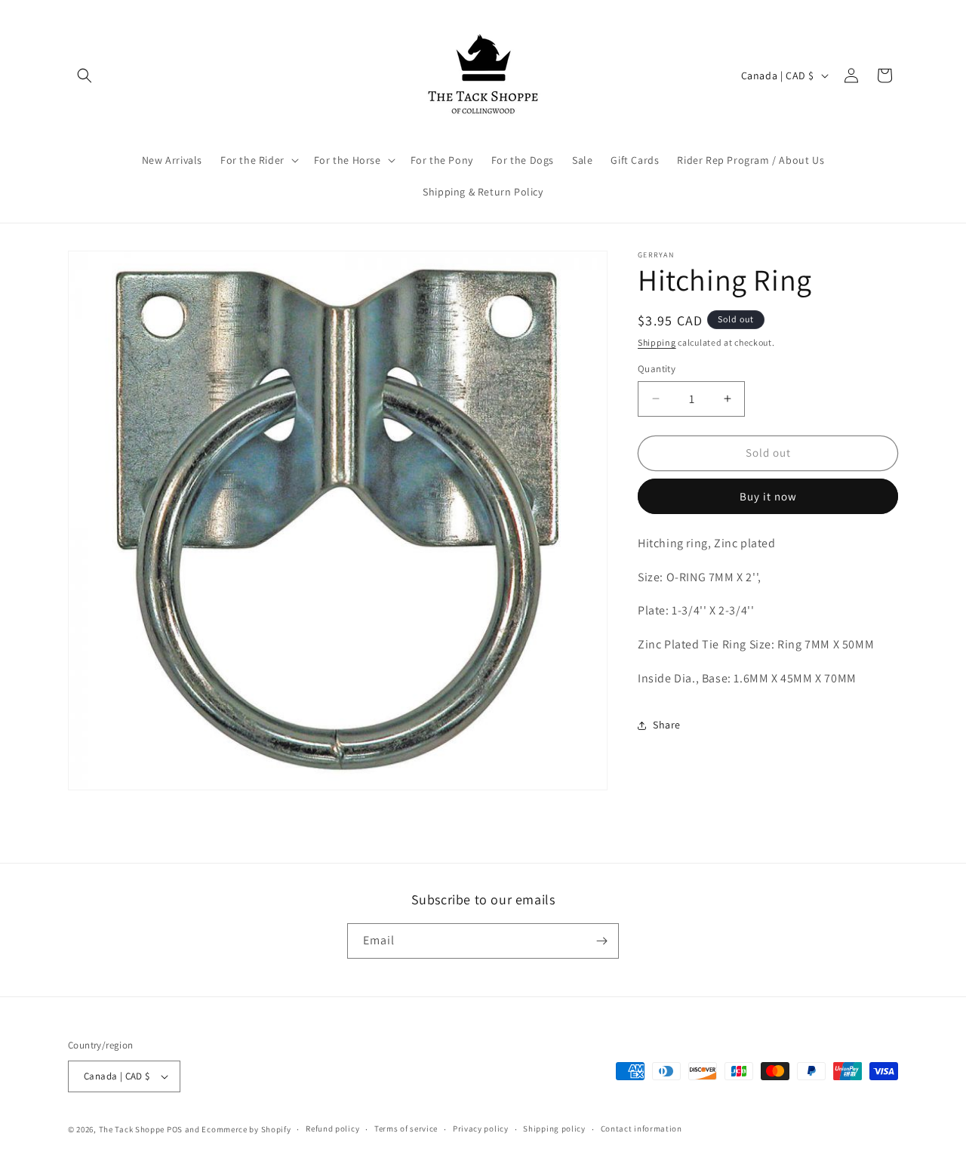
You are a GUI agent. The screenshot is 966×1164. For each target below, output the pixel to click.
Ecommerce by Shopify (246, 1129)
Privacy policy (481, 1129)
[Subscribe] (601, 941)
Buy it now (768, 496)
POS (175, 1129)
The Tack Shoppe (132, 1129)
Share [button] (667, 724)
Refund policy (332, 1129)
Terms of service (406, 1129)
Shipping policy (554, 1129)
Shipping (657, 342)
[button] (84, 75)
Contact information (641, 1129)
